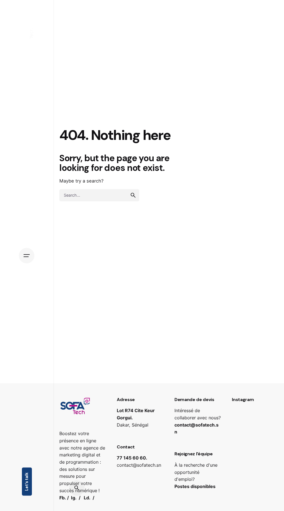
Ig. (74, 497)
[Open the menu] (26, 255)
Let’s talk (26, 482)
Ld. (87, 497)
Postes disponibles (194, 486)
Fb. (62, 497)
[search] (133, 195)
